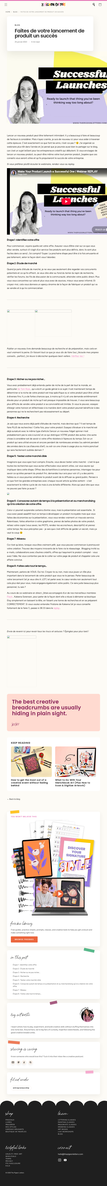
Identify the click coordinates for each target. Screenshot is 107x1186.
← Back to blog (13, 799)
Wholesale (11, 1156)
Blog (15, 12)
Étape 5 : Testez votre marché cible (27, 980)
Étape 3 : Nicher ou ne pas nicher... (26, 972)
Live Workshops (66, 1131)
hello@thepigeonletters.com (70, 1154)
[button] (6, 5)
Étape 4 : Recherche (21, 976)
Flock (9, 596)
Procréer (10, 1124)
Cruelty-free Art (14, 1154)
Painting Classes (66, 1122)
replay (56, 608)
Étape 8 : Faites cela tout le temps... (27, 994)
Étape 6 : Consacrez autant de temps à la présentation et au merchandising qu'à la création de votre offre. (53, 985)
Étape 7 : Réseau (19, 990)
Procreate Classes (67, 1124)
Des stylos (11, 1127)
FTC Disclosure (13, 1163)
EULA (8, 1166)
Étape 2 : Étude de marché (23, 969)
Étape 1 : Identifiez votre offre (25, 965)
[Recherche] (94, 5)
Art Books (63, 1129)
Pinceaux (10, 1120)
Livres (9, 1122)
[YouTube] (65, 1160)
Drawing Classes (66, 1127)
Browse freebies (24, 939)
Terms (8, 1158)
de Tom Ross (24, 389)
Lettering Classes (67, 1120)
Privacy (9, 1161)
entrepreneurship (21, 1088)
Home (8, 12)
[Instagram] (59, 1160)
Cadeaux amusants (15, 1129)
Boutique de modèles (16, 1131)
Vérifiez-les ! (77, 356)
